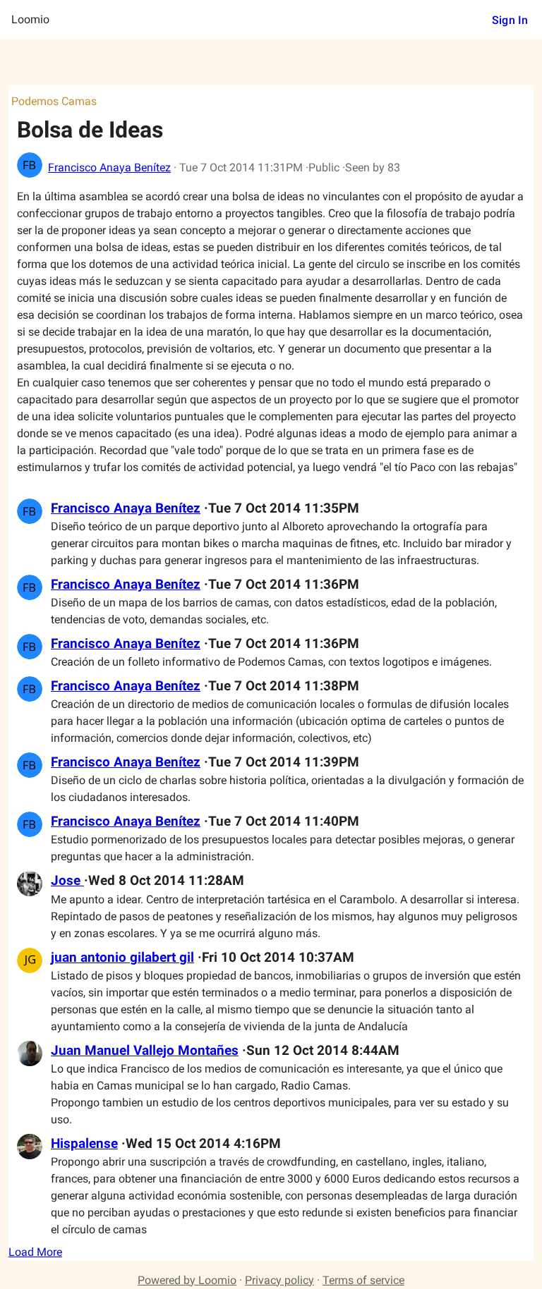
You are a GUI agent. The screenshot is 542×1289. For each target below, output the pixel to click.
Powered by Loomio (187, 1280)
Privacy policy (279, 1280)
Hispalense (84, 1143)
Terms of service (363, 1280)
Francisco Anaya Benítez (109, 167)
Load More (35, 1252)
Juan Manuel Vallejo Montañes (145, 1050)
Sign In (510, 20)
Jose (67, 880)
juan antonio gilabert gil (122, 957)
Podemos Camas (54, 101)
